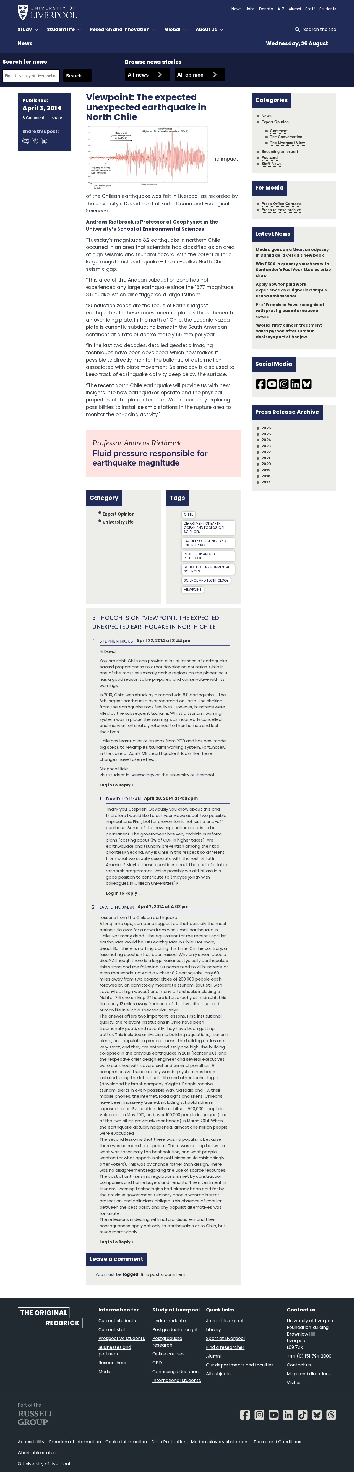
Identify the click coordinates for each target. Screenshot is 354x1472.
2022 (266, 452)
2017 (266, 482)
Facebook (35, 140)
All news (138, 74)
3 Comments (34, 117)
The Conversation (286, 137)
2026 (266, 428)
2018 (266, 476)
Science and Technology (206, 580)
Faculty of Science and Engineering (205, 543)
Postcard (270, 157)
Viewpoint (192, 590)
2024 (266, 440)
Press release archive (281, 209)
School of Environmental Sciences (160, 229)
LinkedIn (44, 140)
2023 (266, 446)
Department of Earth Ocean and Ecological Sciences (204, 528)
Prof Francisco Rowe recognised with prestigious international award (290, 311)
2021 (266, 458)
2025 (266, 434)
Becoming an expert (280, 151)
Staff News (272, 163)
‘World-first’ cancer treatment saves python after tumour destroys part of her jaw (289, 331)
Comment (279, 130)
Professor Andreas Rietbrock (201, 556)
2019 (266, 470)
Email (25, 140)
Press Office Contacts (282, 203)
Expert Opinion (119, 514)
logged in (133, 1275)
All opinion (190, 74)
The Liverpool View (287, 142)
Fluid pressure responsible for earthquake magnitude (150, 458)
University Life (118, 523)
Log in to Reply (115, 785)
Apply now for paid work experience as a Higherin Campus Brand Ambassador (291, 290)
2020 (266, 464)
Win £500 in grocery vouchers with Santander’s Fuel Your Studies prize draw (293, 270)
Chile (188, 514)
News (25, 44)
